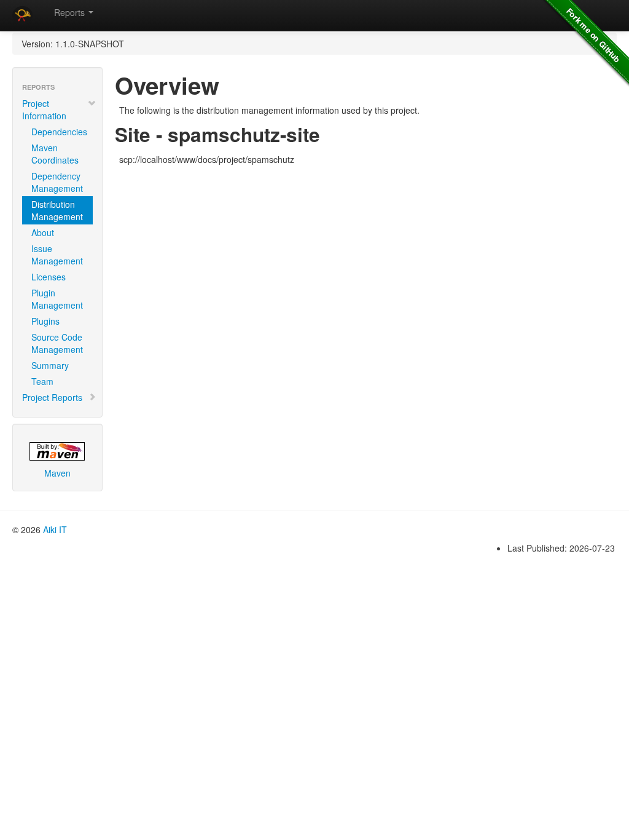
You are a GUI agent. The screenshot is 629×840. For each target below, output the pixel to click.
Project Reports (52, 397)
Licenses (48, 277)
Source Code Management (57, 343)
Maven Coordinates (55, 153)
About (42, 232)
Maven (57, 473)
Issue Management (57, 254)
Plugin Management (57, 299)
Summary (50, 365)
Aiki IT (55, 529)
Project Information (44, 109)
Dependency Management (57, 182)
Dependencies (59, 131)
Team (42, 381)
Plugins (45, 321)
